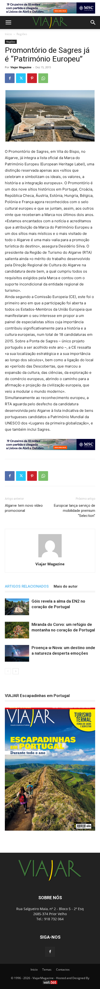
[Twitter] (21, 78)
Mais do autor (66, 586)
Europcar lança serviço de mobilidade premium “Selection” (74, 510)
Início (8, 34)
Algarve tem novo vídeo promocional (24, 508)
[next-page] (16, 671)
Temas (46, 969)
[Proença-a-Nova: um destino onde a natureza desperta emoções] (17, 653)
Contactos (63, 969)
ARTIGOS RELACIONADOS (27, 586)
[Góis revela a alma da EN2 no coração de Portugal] (17, 606)
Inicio (34, 969)
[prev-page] (8, 671)
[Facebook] (10, 78)
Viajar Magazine (21, 67)
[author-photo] (50, 557)
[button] (8, 22)
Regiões (22, 34)
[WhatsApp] (43, 78)
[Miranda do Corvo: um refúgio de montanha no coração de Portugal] (17, 630)
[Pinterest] (32, 78)
